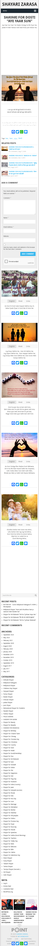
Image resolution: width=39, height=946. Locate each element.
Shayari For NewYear (9, 813)
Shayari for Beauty (9, 722)
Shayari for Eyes (8, 762)
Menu (5, 11)
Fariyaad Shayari (8, 691)
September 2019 (8, 663)
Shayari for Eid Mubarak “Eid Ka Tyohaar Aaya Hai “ (19, 614)
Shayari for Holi (8, 776)
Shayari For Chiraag (9, 736)
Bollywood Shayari (9, 685)
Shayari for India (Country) (11, 784)
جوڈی (15, 138)
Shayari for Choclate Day (11, 739)
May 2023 (6, 637)
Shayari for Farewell (9, 765)
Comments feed (8, 889)
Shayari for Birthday (9, 731)
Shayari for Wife (8, 849)
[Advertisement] (19, 50)
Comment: (7, 198)
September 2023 (8, 635)
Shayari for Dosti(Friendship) (12, 753)
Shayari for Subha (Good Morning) (14, 835)
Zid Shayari (6, 872)
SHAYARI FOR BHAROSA (11, 728)
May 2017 (6, 671)
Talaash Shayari (8, 863)
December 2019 (8, 654)
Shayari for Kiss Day (9, 798)
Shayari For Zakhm (9, 852)
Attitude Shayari (8, 680)
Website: (6, 236)
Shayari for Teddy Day (10, 841)
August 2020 (7, 646)
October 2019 (7, 660)
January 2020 (7, 652)
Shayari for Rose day (10, 827)
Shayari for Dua (8, 756)
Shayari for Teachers (9, 838)
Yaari (10, 138)
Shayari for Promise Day (11, 821)
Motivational (26, 939)
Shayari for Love (8, 801)
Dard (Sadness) (30, 941)
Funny (9, 939)
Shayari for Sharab (9, 830)
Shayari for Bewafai (9, 725)
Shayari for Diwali (8, 750)
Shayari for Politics (9, 818)
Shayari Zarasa (19, 4)
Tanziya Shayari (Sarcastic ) (12, 869)
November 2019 (8, 657)
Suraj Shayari (7, 861)
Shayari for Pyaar (8, 824)
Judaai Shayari (7, 702)
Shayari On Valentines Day (11, 855)
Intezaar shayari (8, 699)
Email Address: (8, 227)
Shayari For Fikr (8, 770)
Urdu (28, 301)
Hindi (20, 301)
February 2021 (8, 640)
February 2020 (8, 649)
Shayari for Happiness (10, 773)
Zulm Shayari (7, 875)
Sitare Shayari (7, 858)
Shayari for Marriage (9, 804)
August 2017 (7, 666)
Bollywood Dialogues (10, 683)
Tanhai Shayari (8, 866)
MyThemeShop (23, 936)
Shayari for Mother (9, 810)
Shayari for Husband (9, 781)
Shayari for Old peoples (10, 815)
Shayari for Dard (8, 748)
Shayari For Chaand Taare (11, 733)
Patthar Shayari (8, 714)
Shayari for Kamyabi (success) (12, 790)
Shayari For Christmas (10, 742)
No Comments (13, 151)
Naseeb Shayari (8, 711)
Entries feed (7, 886)
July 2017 (6, 669)
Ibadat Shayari (8, 697)
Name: (5, 218)
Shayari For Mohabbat (10, 807)
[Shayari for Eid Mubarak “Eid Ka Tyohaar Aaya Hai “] (31, 904)
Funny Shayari (7, 694)
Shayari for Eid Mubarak (11, 759)
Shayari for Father (9, 767)
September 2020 (8, 643)
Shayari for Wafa (8, 844)
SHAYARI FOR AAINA (10, 719)
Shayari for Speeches (10, 832)
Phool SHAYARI (8, 716)
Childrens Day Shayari (10, 688)
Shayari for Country (9, 745)
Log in (5, 883)
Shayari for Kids (8, 796)
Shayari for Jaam (8, 787)
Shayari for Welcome (9, 846)
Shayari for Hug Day (9, 779)
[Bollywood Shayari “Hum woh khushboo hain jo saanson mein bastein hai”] (19, 904)
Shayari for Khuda (9, 793)
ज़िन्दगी (20, 138)
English (12, 301)
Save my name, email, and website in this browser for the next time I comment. (19, 248)
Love (16, 939)
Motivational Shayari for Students (14, 708)
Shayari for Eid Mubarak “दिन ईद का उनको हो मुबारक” (18, 617)
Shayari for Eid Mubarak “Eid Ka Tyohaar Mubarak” (19, 620)
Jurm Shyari (7, 705)
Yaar (7, 138)
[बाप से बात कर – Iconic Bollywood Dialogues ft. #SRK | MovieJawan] (7, 904)
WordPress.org (8, 892)
